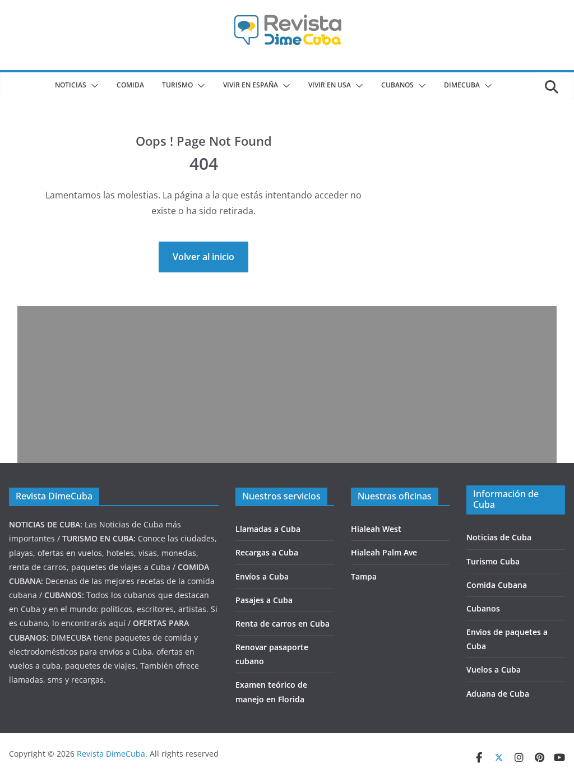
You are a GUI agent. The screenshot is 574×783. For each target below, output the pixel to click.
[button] (92, 85)
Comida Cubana (496, 585)
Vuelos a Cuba (493, 669)
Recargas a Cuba (266, 552)
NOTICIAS (70, 85)
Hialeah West (376, 528)
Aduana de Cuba (497, 693)
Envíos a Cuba (262, 576)
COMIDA (130, 85)
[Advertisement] (287, 384)
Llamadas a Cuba (267, 528)
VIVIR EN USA (329, 85)
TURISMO (177, 85)
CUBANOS (397, 85)
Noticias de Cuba (498, 537)
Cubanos (483, 608)
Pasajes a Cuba (264, 600)
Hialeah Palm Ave (384, 552)
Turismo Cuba (493, 561)
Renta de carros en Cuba (282, 623)
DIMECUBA (462, 85)
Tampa (364, 576)
